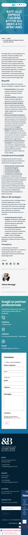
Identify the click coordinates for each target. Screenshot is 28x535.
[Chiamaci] (17, 5)
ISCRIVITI (5, 513)
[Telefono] (21, 5)
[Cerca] (23, 5)
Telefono (5, 322)
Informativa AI (13, 523)
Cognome (7, 377)
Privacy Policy (16, 418)
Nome (5, 371)
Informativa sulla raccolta (9, 533)
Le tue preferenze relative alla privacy (13, 530)
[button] (4, 5)
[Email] (19, 5)
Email (4, 346)
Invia (6, 423)
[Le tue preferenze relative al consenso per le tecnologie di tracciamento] (2, 533)
